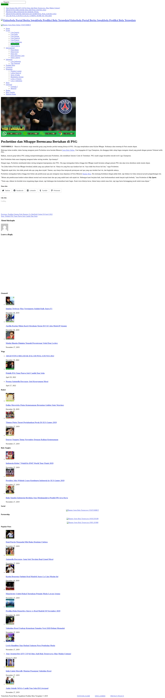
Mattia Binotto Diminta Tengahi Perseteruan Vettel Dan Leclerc (32, 343)
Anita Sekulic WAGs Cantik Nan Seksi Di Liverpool (27, 688)
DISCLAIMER (100, 696)
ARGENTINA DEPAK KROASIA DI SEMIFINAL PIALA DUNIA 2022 (31, 14)
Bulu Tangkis (10, 92)
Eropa (8, 30)
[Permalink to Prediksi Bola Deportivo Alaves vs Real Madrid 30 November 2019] (10, 607)
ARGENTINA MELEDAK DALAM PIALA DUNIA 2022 (26, 10)
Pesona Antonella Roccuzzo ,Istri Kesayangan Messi (27, 381)
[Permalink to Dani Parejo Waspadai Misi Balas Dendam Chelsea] (10, 538)
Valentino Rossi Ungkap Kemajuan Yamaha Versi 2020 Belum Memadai (35, 628)
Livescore (9, 67)
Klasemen (9, 69)
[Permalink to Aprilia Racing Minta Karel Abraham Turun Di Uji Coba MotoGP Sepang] (10, 322)
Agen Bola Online (68, 150)
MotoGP (13, 88)
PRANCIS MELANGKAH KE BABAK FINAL (22, 12)
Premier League (16, 71)
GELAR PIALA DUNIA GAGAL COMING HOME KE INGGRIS (29, 16)
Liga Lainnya (15, 46)
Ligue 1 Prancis (16, 79)
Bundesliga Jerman (17, 77)
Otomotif (9, 85)
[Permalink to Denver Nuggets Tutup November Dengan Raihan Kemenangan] (10, 435)
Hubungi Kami (11, 94)
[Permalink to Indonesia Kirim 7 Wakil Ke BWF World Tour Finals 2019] (10, 459)
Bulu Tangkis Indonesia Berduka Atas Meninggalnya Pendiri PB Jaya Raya (37, 498)
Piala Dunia (15, 50)
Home (8, 28)
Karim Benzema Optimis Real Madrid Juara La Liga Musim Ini (32, 576)
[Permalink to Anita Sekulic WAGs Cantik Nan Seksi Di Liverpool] (10, 684)
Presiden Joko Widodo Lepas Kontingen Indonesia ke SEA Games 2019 (35, 480)
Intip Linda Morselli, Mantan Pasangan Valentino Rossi (28, 671)
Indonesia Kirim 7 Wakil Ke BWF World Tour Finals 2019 (29, 463)
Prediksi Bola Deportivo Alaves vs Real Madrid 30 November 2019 (33, 611)
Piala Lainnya (15, 57)
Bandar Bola (86, 174)
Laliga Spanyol (16, 73)
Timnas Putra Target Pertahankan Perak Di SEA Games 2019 (31, 422)
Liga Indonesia (16, 61)
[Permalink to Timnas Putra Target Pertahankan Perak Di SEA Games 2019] (10, 418)
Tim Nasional (15, 63)
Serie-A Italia (15, 75)
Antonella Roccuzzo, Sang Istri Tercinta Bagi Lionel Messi (29, 559)
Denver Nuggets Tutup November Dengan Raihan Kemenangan (32, 439)
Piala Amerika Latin (17, 56)
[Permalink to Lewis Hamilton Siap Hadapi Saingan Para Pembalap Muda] (10, 641)
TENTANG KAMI (83, 696)
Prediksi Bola (10, 65)
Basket (8, 90)
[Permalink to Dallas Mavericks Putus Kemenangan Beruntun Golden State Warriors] (10, 401)
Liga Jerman (15, 36)
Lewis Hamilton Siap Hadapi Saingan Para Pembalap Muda (30, 645)
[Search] (2, 2)
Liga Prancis (15, 40)
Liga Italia (14, 34)
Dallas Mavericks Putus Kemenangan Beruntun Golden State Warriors (35, 405)
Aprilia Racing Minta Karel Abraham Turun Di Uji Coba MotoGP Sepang (36, 326)
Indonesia (9, 59)
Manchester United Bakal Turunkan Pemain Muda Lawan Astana (33, 594)
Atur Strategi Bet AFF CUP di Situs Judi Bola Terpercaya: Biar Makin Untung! (33, 8)
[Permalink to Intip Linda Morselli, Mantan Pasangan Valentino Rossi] (10, 667)
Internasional (10, 48)
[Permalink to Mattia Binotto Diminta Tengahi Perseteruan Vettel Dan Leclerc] (10, 339)
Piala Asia (14, 54)
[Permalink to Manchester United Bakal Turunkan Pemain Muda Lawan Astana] (10, 590)
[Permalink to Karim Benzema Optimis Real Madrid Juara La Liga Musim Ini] (10, 572)
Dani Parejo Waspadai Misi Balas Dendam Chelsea (27, 542)
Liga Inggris (15, 32)
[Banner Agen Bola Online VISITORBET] (16, 25)
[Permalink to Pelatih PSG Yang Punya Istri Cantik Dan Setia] (10, 369)
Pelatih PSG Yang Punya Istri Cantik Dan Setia (19, 216)
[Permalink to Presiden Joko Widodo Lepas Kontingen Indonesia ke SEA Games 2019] (10, 476)
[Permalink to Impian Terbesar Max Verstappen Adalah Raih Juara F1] (10, 304)
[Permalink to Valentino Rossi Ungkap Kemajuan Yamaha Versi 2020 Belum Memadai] (10, 624)
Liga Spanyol (15, 38)
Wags (7, 83)
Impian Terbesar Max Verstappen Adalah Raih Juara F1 (29, 309)
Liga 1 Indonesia (16, 81)
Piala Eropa (15, 52)
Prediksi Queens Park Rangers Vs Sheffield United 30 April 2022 (27, 214)
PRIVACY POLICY (117, 696)
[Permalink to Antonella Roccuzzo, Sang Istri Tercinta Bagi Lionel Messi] (10, 555)
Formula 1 (14, 86)
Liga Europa (15, 44)
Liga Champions (16, 42)
